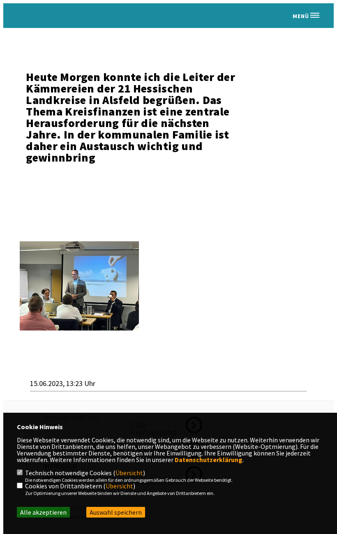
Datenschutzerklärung (208, 459)
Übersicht (129, 473)
